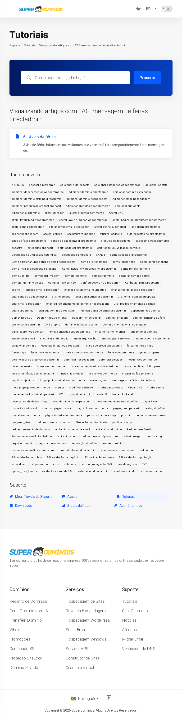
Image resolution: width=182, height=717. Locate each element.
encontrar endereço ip (54, 338)
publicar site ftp (122, 422)
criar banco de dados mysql (29, 296)
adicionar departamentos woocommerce (38, 192)
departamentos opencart (146, 310)
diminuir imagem (117, 317)
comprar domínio (75, 275)
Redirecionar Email (139, 429)
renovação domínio (84, 443)
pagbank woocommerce (92, 408)
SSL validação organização (135, 457)
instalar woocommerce (102, 373)
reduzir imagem (133, 436)
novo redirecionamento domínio (117, 401)
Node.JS (101, 394)
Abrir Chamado (130, 506)
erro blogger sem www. (116, 338)
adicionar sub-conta (127, 206)
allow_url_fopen (54, 212)
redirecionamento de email (72, 429)
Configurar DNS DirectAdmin (143, 282)
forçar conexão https (140, 345)
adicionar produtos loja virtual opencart (36, 206)
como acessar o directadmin (128, 254)
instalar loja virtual (71, 373)
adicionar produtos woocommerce (88, 206)
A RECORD (18, 185)
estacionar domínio (24, 345)
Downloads (23, 506)
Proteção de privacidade (91, 422)
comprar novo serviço (62, 282)
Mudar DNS (135, 387)
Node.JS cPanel (122, 394)
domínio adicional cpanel (81, 324)
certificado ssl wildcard (76, 254)
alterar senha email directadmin (69, 226)
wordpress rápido (125, 471)
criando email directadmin (42, 289)
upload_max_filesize (24, 471)
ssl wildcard (19, 464)
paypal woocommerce (26, 415)
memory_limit (98, 380)
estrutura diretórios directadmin (61, 345)
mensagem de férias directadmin (133, 380)
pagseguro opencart (126, 408)
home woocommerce (51, 366)
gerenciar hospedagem (79, 359)
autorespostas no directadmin (146, 234)
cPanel (16, 289)
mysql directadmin (79, 394)
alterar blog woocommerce (86, 212)
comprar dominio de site (27, 282)
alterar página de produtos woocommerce (139, 220)
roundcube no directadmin (78, 450)
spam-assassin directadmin (117, 450)
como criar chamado (94, 261)
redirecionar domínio (108, 429)
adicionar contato (157, 185)
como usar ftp (20, 275)
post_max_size (21, 422)
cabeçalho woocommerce (152, 240)
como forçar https (123, 261)
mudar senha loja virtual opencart (33, 394)
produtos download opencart (53, 422)
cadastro (17, 247)
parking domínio (154, 408)
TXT (144, 464)
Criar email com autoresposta (136, 296)
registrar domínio (22, 443)
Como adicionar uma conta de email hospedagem (44, 261)
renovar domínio (112, 443)
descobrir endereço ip (86, 317)
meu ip (59, 387)
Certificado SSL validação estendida (34, 254)
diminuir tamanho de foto (149, 317)
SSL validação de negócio (63, 457)
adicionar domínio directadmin (88, 192)
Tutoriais (30, 45)
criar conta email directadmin (94, 296)
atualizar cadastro (111, 234)
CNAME (100, 254)
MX (61, 394)
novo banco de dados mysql (29, 401)
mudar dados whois (110, 387)
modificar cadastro (81, 387)
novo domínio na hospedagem (71, 401)
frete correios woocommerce (84, 352)
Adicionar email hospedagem (131, 198)
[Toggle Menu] (11, 9)
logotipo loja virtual (23, 380)
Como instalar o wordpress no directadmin (89, 268)
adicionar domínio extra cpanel (132, 192)
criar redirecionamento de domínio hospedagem (77, 303)
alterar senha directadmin (28, 226)
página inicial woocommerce (63, 415)
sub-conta (70, 464)
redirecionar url (67, 436)
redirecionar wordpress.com (100, 436)
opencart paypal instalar (57, 408)
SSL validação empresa (99, 457)
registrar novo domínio (52, 443)
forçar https (19, 352)
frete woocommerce (121, 352)
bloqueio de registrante (116, 240)
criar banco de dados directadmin (132, 289)
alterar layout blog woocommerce (33, 220)
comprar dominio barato (134, 275)
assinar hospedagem (25, 234)
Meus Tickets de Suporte (33, 497)
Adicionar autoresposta (74, 185)
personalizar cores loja (101, 415)
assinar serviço (52, 234)
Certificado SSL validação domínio (118, 247)
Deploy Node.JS (22, 317)
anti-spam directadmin (146, 226)
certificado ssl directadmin (75, 247)
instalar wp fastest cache (137, 373)
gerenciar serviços (111, 359)
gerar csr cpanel (149, 352)
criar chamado (61, 296)
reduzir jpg (155, 436)
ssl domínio (147, 450)
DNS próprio (52, 324)
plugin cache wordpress (150, 415)
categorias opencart (40, 247)
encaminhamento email (110, 331)
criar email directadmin (26, 303)
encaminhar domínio (144, 331)
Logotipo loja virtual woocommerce (62, 380)
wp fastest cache (151, 471)
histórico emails (22, 366)
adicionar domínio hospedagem (87, 198)
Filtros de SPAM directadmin (104, 345)
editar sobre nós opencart (28, 331)
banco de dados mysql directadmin (73, 240)
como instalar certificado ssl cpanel (34, 268)
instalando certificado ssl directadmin (94, 366)
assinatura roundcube (81, 234)
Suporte (14, 45)
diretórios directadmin (26, 324)
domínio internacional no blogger (124, 324)
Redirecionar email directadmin (32, 436)
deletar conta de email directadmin (103, 310)
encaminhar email (23, 338)
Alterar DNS (116, 212)
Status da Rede (78, 506)
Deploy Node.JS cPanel (52, 317)
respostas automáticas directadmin (34, 450)
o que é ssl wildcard (24, 408)
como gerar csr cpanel (154, 261)
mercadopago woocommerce (31, 387)
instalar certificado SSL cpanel (142, 366)
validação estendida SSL (57, 471)
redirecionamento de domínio (31, 429)
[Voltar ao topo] (109, 697)
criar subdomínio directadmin (57, 310)
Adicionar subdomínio (26, 212)
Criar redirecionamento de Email (134, 303)
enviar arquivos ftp (84, 338)
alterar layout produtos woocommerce (83, 220)
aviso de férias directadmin (29, 240)
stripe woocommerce (45, 464)
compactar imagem (46, 275)
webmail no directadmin (93, 471)
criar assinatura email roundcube (85, 289)
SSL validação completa (27, 457)
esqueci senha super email (153, 338)
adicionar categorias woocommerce (117, 185)
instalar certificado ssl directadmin (33, 373)
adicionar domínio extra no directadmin (37, 198)
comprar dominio (103, 275)
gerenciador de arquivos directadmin (35, 359)
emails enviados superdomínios (69, 331)
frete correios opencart (45, 352)
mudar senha (155, 387)
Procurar (147, 77)
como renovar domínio (135, 268)
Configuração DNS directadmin (100, 282)
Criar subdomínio (22, 310)
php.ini (125, 415)
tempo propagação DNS (97, 464)
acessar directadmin (42, 185)
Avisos (72, 497)
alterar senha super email (110, 226)
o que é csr (150, 401)
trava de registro (127, 464)
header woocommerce (142, 359)
